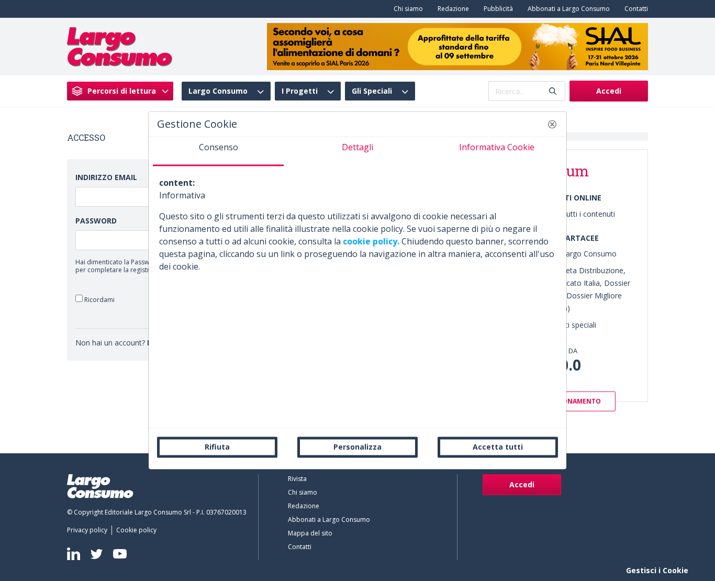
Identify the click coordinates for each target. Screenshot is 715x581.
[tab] (218, 151)
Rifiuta (217, 447)
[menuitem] (406, 9)
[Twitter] (97, 553)
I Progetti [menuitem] (300, 91)
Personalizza (357, 447)
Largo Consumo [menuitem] (218, 91)
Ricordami (99, 299)
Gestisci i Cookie (657, 570)
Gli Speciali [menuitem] (372, 91)
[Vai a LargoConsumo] (119, 45)
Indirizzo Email (106, 177)
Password (96, 221)
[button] (552, 124)
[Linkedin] (73, 554)
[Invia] (552, 91)
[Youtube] (120, 554)
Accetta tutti (498, 447)
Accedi (608, 91)
